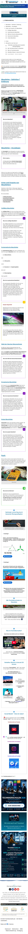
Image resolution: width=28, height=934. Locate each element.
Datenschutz (15, 929)
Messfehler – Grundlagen (11, 26)
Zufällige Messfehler (12, 30)
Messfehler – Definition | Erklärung (13, 24)
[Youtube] (15, 889)
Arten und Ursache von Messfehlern (14, 28)
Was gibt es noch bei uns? (12, 43)
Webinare (23, 700)
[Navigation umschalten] (2, 2)
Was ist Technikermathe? (13, 50)
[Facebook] (13, 889)
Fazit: (7, 41)
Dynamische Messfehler (13, 36)
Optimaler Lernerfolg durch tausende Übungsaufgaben (16, 45)
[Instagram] (10, 889)
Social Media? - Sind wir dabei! (15, 54)
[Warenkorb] (25, 2)
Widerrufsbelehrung (11, 930)
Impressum (8, 929)
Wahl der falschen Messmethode (15, 34)
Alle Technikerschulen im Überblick (15, 48)
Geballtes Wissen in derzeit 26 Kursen (16, 52)
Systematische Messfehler (14, 32)
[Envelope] (18, 889)
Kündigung (20, 930)
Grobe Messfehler (12, 37)
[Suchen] (22, 2)
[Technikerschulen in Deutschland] (22, 619)
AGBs (21, 929)
